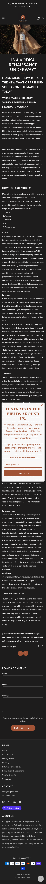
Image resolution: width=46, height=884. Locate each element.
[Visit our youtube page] (20, 802)
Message (5, 696)
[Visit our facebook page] (3, 802)
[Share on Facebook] (38, 646)
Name (4, 674)
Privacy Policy (8, 759)
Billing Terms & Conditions (13, 771)
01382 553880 (8, 796)
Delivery (5, 763)
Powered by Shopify (23, 874)
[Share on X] (42, 646)
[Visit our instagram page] (9, 802)
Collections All (8, 755)
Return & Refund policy (11, 767)
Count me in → (23, 473)
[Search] (42, 18)
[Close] (42, 405)
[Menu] (3, 18)
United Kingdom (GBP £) (22, 858)
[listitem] (23, 5)
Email (4, 685)
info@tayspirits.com (10, 792)
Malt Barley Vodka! (17, 593)
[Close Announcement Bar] (44, 5)
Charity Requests (9, 775)
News (4, 751)
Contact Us (6, 779)
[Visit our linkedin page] (14, 802)
